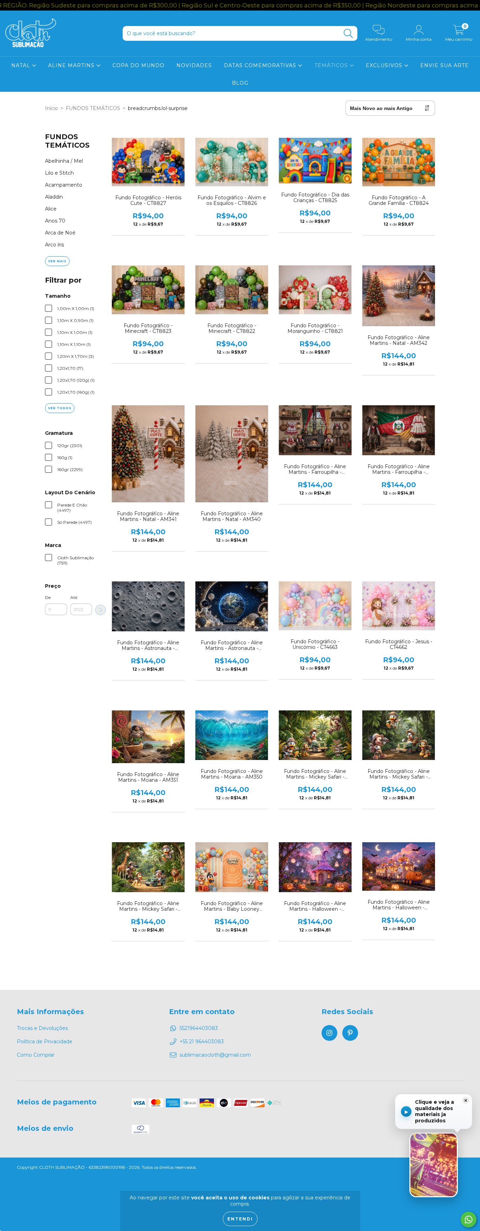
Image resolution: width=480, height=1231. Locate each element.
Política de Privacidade (44, 1041)
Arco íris (54, 244)
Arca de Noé (60, 233)
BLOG (240, 83)
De (48, 597)
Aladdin (54, 197)
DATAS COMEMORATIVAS (261, 65)
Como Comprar (35, 1055)
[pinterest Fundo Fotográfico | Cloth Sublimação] (350, 1033)
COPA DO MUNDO (138, 65)
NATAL (21, 65)
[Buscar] (348, 33)
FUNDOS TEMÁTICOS (93, 108)
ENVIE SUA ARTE (444, 65)
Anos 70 (55, 221)
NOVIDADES (194, 65)
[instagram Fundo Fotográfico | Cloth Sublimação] (329, 1033)
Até (73, 597)
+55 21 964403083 (202, 1041)
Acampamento (63, 185)
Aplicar (100, 610)
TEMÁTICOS (332, 65)
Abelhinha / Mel (64, 161)
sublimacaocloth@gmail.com (215, 1055)
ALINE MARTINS (72, 65)
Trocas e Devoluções (42, 1028)
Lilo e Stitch (59, 173)
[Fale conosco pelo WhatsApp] (468, 1219)
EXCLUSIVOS (385, 65)
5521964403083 (199, 1028)
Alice (51, 209)
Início (51, 108)
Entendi (240, 1219)
